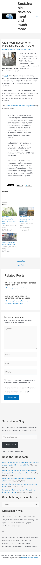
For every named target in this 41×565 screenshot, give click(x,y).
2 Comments (9, 301)
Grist (6, 76)
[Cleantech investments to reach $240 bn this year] (9, 211)
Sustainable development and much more (25, 16)
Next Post (20, 265)
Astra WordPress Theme (29, 558)
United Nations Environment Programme (19, 105)
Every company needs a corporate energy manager (17, 297)
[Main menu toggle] (36, 16)
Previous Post (20, 261)
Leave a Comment (8, 49)
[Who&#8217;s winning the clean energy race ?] (9, 237)
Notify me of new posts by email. (17, 392)
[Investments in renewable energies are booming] (26, 211)
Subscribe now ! (10, 445)
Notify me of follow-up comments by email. (21, 388)
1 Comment (8, 288)
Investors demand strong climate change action (20, 284)
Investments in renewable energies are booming (26, 219)
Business (20, 49)
